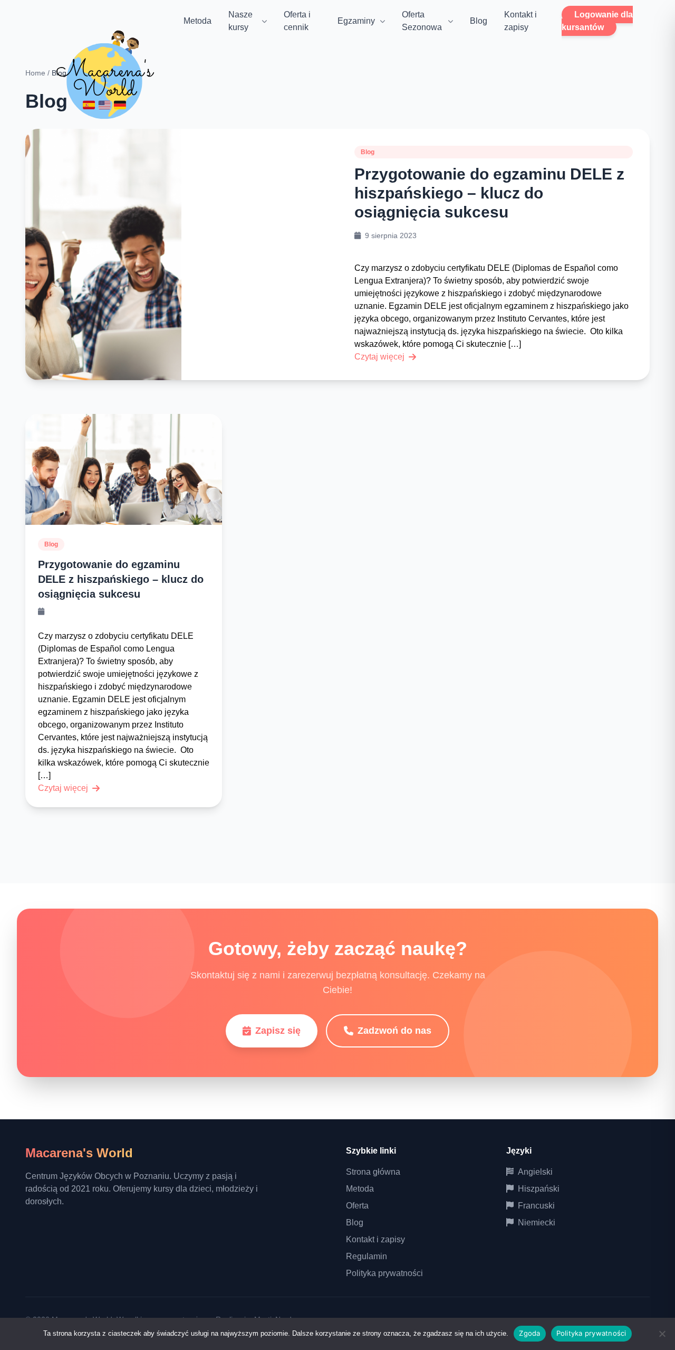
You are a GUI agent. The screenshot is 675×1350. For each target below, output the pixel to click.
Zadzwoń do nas (394, 1030)
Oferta (357, 1205)
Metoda (197, 20)
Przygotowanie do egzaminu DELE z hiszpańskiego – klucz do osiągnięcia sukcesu (489, 193)
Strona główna (373, 1171)
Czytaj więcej (379, 356)
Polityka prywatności (384, 1273)
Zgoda (529, 1333)
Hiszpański (539, 1188)
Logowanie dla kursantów (597, 21)
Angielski (535, 1171)
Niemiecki (536, 1222)
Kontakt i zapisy (375, 1239)
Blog (478, 20)
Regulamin (366, 1256)
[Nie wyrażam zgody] (662, 1333)
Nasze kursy (240, 21)
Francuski (536, 1205)
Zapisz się (278, 1030)
